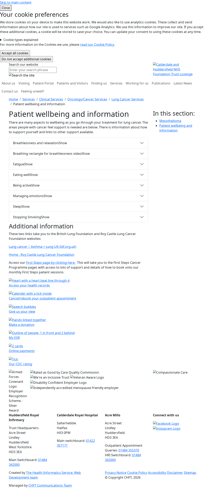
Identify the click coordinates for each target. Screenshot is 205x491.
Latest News (183, 83)
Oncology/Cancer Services (87, 99)
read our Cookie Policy (97, 44)
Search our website (23, 64)
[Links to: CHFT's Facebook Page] (166, 423)
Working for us (137, 83)
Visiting (24, 83)
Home (13, 99)
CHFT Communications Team (50, 485)
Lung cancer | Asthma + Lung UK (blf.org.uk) (42, 246)
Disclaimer (175, 472)
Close (6, 8)
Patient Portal (43, 83)
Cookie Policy (137, 472)
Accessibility (157, 472)
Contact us (10, 91)
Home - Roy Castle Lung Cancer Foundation (41, 254)
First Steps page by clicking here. (50, 262)
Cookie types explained (20, 40)
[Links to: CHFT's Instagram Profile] (166, 428)
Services (116, 83)
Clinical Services (51, 99)
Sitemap (190, 472)
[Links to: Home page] (174, 69)
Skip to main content (15, 2)
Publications (161, 83)
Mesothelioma (170, 121)
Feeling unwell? (32, 91)
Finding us (99, 83)
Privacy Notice (115, 472)
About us (8, 83)
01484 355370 (129, 450)
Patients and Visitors (72, 83)
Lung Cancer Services (128, 99)
